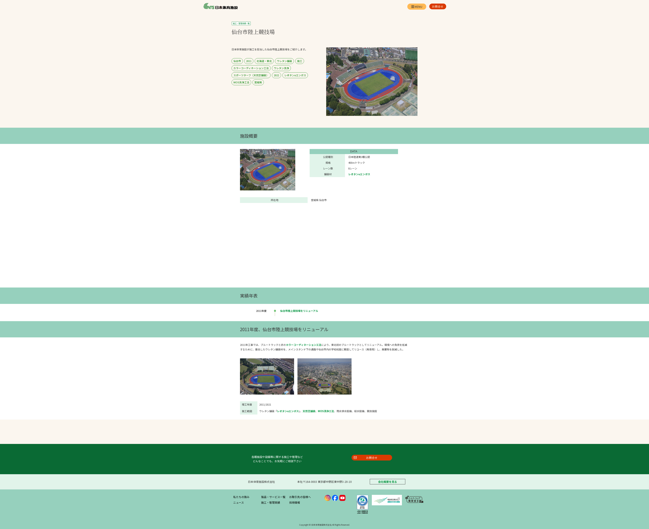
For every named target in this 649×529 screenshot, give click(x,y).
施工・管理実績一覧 (241, 23)
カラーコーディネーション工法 (303, 345)
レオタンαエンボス (359, 174)
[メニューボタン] (417, 7)
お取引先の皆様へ (300, 497)
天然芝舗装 (309, 411)
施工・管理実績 (270, 502)
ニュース (238, 502)
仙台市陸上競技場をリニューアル (299, 311)
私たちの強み (241, 497)
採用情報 (294, 502)
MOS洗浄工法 (326, 411)
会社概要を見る (387, 482)
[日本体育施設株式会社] (220, 6)
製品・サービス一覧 (273, 497)
